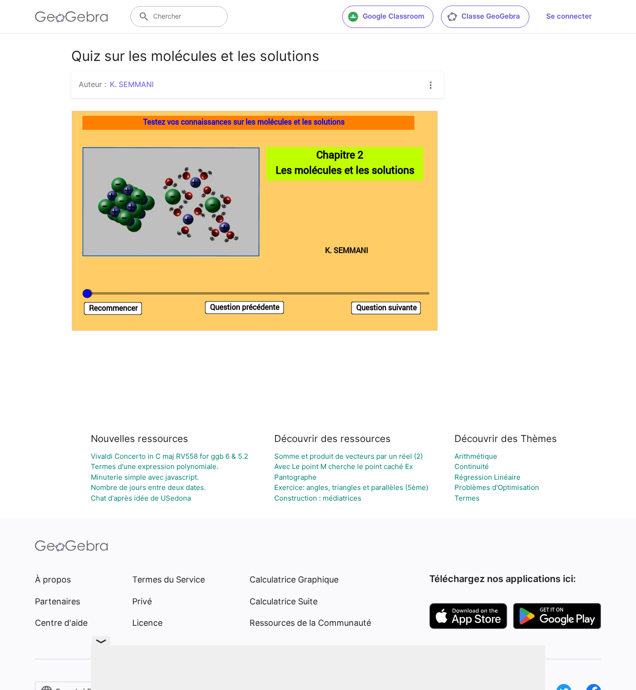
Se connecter (569, 16)
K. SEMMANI (132, 84)
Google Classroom (393, 16)
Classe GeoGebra (490, 16)
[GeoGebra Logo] (71, 16)
